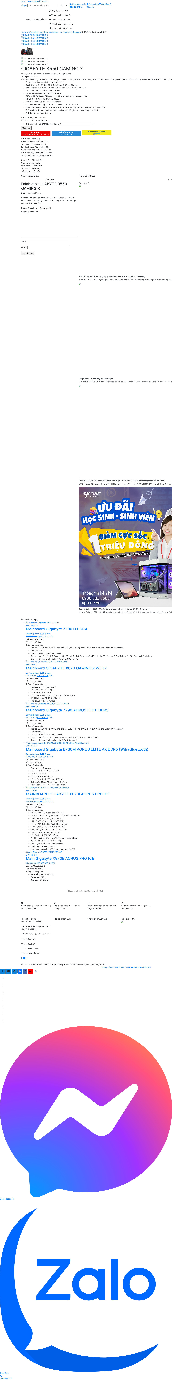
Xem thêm (50, 179)
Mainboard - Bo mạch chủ (60, 32)
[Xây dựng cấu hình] (2, 971)
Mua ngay (26, 128)
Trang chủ (25, 32)
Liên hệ (44, 1)
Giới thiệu (35, 1)
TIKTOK (26, 1)
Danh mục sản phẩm (35, 19)
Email (24, 247)
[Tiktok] (35, 971)
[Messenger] (14, 971)
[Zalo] (19, 971)
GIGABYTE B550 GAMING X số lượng (42, 124)
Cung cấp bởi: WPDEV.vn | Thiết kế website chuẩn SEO (126, 967)
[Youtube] (30, 971)
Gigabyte (76, 32)
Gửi (101, 891)
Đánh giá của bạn (29, 208)
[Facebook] (25, 971)
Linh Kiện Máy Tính (39, 32)
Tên (23, 241)
